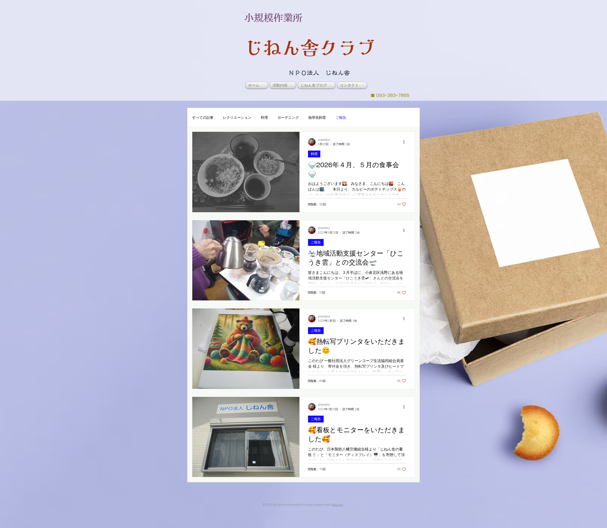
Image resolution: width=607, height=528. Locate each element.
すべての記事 (202, 117)
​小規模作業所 (273, 18)
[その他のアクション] (405, 142)
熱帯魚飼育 (317, 117)
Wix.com (337, 505)
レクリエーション (237, 117)
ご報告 (341, 117)
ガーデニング (288, 117)
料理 (264, 117)
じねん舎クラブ (309, 47)
